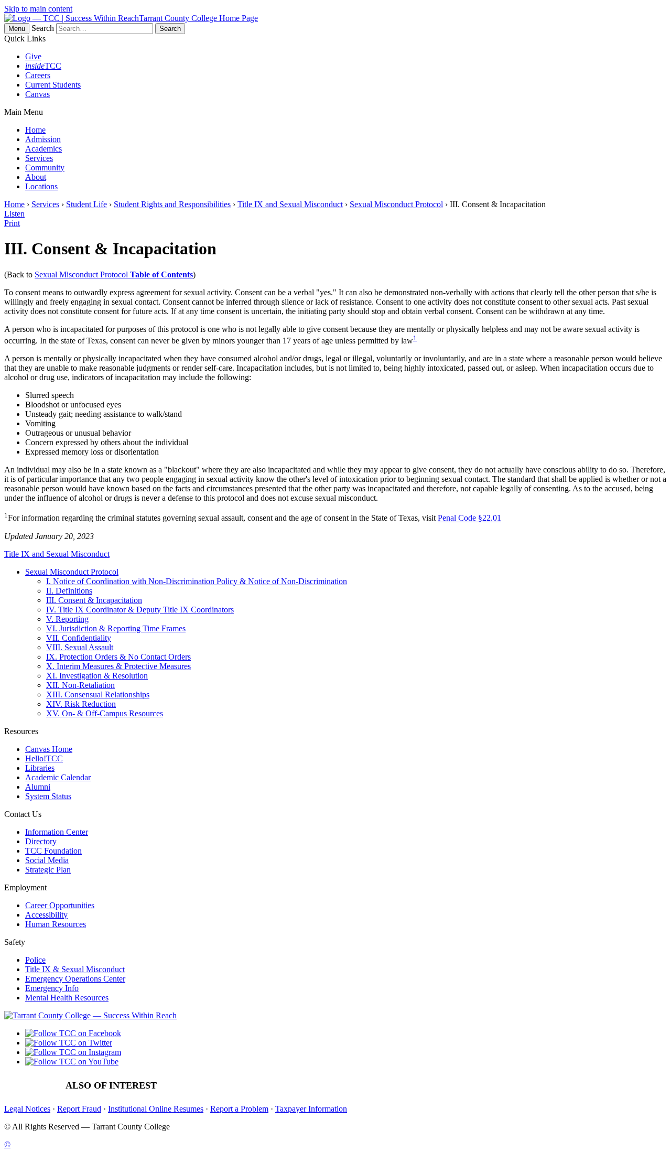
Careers (37, 75)
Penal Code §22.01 (469, 518)
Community (44, 167)
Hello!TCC (44, 758)
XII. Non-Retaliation (80, 685)
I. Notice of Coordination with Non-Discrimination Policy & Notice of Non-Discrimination (196, 581)
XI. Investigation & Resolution (97, 675)
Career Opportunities (59, 905)
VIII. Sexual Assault (79, 647)
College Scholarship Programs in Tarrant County (395, 1085)
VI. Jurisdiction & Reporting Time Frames (116, 628)
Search (42, 28)
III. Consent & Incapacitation (94, 600)
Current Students (53, 84)
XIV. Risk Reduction (81, 703)
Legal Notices (27, 1108)
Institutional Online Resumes (155, 1108)
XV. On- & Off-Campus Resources (104, 713)
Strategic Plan (48, 869)
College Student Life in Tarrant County (551, 1085)
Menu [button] (16, 29)
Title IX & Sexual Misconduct (75, 969)
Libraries (40, 767)
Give (33, 56)
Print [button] (12, 223)
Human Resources (55, 924)
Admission (43, 139)
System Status (48, 796)
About (35, 177)
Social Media (47, 860)
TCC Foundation (53, 850)
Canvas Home (48, 749)
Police (35, 959)
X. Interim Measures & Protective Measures (118, 666)
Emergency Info (52, 988)
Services (39, 158)
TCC (43, 65)
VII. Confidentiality (78, 637)
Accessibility (46, 914)
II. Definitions (69, 590)
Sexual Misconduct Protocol (396, 204)
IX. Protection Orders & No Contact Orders (118, 656)
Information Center (56, 831)
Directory (41, 841)
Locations (41, 186)
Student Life (86, 204)
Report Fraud (79, 1108)
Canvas (37, 94)
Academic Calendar (58, 777)
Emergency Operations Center (75, 978)
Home (35, 129)
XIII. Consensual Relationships (97, 694)
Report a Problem (239, 1108)
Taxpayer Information (311, 1108)
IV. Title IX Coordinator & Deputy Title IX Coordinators (140, 609)
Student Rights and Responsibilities (172, 204)
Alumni (37, 786)
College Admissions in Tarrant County (241, 1085)
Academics (43, 148)
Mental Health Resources (67, 997)
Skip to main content (38, 8)
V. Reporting (67, 619)
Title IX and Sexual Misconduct (290, 204)
